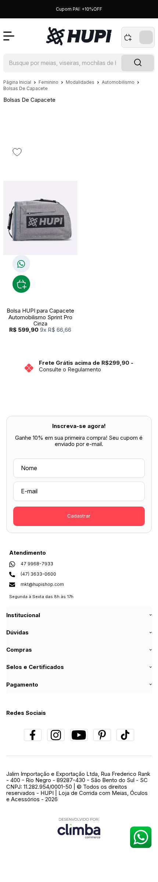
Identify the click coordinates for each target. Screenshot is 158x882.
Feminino (49, 82)
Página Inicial (17, 82)
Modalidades (81, 82)
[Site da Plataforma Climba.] (79, 828)
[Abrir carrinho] (138, 37)
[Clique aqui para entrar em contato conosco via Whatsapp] (140, 837)
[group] (79, 366)
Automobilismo (119, 82)
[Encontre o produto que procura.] (137, 63)
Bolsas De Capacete (25, 88)
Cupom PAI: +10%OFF (79, 9)
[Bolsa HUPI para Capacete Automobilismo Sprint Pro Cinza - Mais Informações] (40, 217)
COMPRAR (21, 284)
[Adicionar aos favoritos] (17, 152)
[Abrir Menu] (8, 36)
